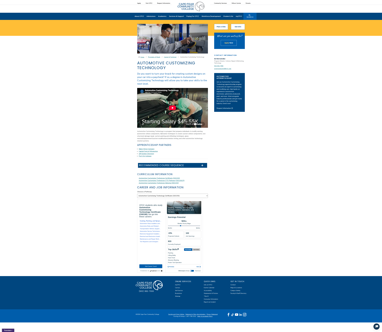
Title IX (206, 296)
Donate (248, 3)
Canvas (177, 288)
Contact (233, 285)
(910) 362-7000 (146, 291)
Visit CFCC (149, 3)
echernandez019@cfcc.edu (222, 69)
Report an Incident (210, 302)
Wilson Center (236, 3)
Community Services (220, 3)
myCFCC (239, 16)
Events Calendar (209, 288)
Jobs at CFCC (208, 285)
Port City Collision (145, 156)
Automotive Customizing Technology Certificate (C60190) (159, 178)
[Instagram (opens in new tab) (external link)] (244, 314)
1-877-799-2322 (191, 316)
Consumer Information (211, 299)
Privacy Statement (212, 314)
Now (228, 43)
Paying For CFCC (192, 16)
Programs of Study (154, 57)
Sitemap (177, 296)
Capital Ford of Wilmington (148, 151)
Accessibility (208, 291)
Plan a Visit (221, 27)
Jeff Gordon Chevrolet (146, 154)
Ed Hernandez (219, 59)
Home (142, 57)
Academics (162, 16)
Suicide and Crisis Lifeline (176, 314)
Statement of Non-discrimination (195, 314)
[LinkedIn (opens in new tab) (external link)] (240, 315)
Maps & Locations (236, 288)
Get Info (238, 27)
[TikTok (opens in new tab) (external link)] (232, 315)
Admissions (151, 16)
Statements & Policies (211, 293)
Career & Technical (170, 57)
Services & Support (176, 16)
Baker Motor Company (146, 149)
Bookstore (178, 293)
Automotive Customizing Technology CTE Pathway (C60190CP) (162, 180)
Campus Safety (235, 291)
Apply (139, 3)
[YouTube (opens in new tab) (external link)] (236, 314)
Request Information (163, 3)
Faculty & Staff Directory (238, 293)
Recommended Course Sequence (161, 165)
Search (250, 17)
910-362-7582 (218, 66)
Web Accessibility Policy (204, 316)
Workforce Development (211, 16)
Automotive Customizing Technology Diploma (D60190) (159, 183)
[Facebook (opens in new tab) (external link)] (228, 314)
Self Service (179, 291)
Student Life (228, 16)
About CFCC (139, 16)
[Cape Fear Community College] (191, 6)
